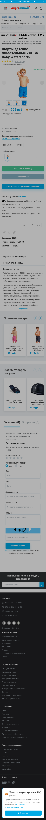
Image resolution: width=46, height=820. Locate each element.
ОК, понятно (23, 813)
